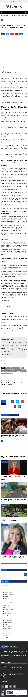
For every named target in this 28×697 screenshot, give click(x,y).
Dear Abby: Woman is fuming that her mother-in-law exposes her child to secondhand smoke (14, 478)
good (7, 369)
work (6, 373)
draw (22, 367)
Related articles (5, 415)
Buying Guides (6, 590)
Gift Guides (5, 605)
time (21, 371)
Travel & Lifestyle (5, 524)
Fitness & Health (6, 602)
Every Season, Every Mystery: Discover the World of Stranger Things (17, 666)
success (17, 371)
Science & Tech (6, 628)
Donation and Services (8, 594)
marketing (12, 369)
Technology (5, 633)
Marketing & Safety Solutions (9, 615)
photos (12, 371)
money (17, 369)
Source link (3, 363)
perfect (7, 371)
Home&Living (6, 613)
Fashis (4, 600)
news (24, 369)
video (25, 371)
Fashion (5, 598)
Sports (4, 632)
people (3, 371)
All (2, 19)
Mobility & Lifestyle (7, 617)
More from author (14, 415)
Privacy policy (16, 695)
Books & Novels (6, 589)
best (6, 367)
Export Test (5, 596)
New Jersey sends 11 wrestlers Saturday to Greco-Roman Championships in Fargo (13, 436)
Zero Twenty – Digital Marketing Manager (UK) (13, 456)
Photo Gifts (5, 624)
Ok (10, 695)
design (18, 367)
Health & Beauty (4, 419)
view (2, 373)
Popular (8, 662)
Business (10, 367)
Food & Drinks (6, 603)
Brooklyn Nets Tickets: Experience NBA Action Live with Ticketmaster (17, 673)
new (21, 369)
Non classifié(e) (6, 620)
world (10, 373)
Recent (3, 662)
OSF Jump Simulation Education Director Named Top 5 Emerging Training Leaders (12, 557)
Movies (4, 618)
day (14, 367)
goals (3, 369)
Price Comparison (7, 626)
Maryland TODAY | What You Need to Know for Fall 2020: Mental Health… (13, 519)
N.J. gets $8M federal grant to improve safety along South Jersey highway (14, 500)
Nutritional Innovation (7, 622)
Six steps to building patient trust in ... (15, 393)
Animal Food (5, 587)
